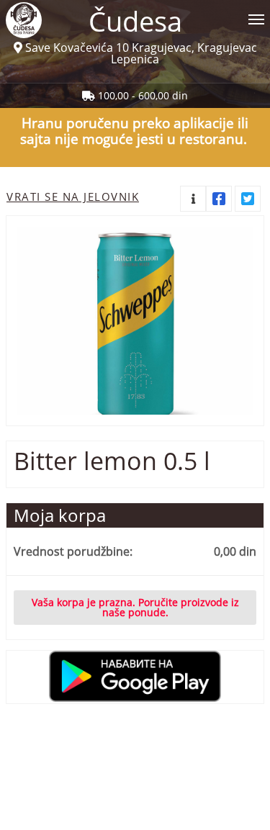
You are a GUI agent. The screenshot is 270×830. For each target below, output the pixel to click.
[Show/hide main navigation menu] (135, 13)
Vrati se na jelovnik (72, 196)
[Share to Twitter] (248, 199)
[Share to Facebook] (219, 199)
